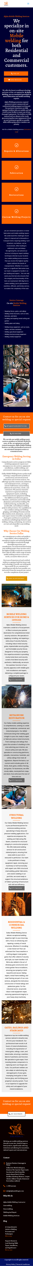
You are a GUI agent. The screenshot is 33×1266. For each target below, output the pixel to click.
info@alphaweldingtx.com (15, 1191)
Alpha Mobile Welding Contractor (14, 1202)
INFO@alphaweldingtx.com (17, 426)
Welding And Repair (9, 1212)
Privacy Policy (10, 1264)
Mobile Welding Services (11, 1216)
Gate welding (7, 1206)
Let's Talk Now (16, 679)
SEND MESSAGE (16, 80)
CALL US (16, 73)
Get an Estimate (16, 1114)
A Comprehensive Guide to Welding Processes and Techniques (11, 1230)
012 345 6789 (16, 434)
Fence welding (8, 1209)
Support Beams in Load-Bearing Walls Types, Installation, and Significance (11, 1244)
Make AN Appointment (16, 578)
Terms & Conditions (23, 1264)
